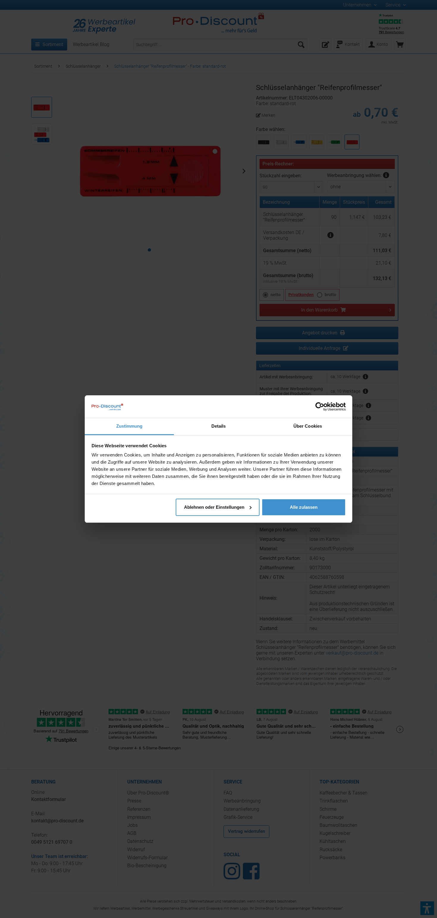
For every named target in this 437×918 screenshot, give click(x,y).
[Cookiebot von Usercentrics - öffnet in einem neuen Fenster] (320, 406)
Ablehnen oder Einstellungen (214, 507)
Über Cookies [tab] (307, 426)
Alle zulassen (303, 507)
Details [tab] (218, 426)
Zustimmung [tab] (129, 426)
